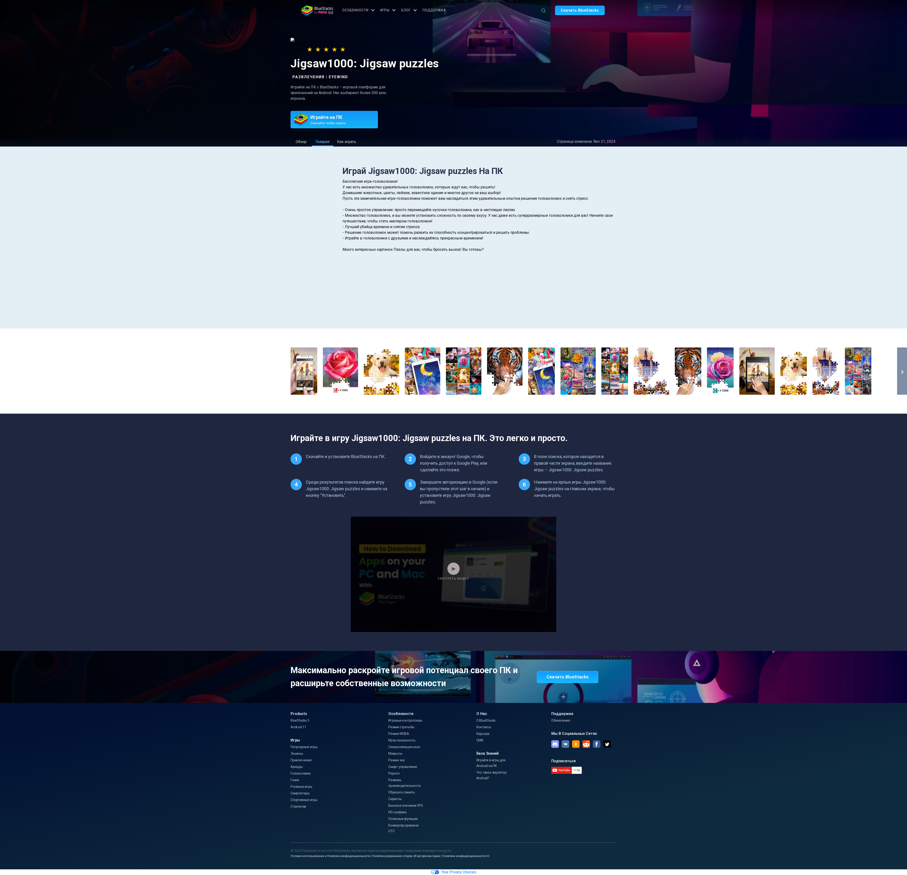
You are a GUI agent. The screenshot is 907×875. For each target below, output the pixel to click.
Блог (406, 10)
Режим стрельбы (401, 727)
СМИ (479, 740)
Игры (385, 10)
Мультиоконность (402, 740)
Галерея (322, 141)
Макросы (395, 753)
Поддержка (434, 10)
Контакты (483, 727)
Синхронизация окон (404, 747)
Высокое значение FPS (405, 805)
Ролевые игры (301, 786)
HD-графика (397, 812)
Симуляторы (300, 793)
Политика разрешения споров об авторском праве (406, 856)
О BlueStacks (486, 720)
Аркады (297, 767)
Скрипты (395, 799)
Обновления (560, 720)
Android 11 (298, 727)
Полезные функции (403, 819)
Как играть (346, 141)
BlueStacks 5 (300, 720)
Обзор (301, 141)
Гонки (295, 780)
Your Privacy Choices (458, 872)
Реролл (394, 773)
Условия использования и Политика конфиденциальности (330, 856)
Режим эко (396, 760)
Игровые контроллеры (405, 720)
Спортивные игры (304, 800)
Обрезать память (401, 792)
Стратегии (298, 806)
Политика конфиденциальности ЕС (466, 856)
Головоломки (301, 773)
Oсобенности (355, 10)
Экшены (297, 753)
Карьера (483, 734)
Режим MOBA (398, 734)
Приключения (301, 760)
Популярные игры (304, 747)
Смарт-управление (402, 767)
